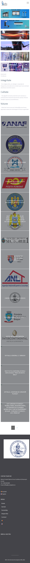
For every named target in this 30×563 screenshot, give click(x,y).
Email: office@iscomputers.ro (8, 485)
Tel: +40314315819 (5, 483)
